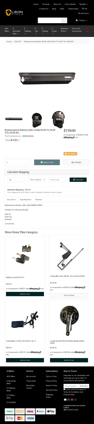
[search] (64, 20)
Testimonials (73, 9)
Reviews (38, 199)
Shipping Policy (49, 395)
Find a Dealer (70, 4)
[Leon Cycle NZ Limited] (14, 12)
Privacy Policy (51, 381)
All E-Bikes (7, 29)
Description (11, 199)
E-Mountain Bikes (11, 382)
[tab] (11, 199)
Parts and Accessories (77, 29)
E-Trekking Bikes (11, 389)
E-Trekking (27, 29)
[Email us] (65, 399)
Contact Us (43, 9)
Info (76, 137)
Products (46, 4)
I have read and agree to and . (75, 392)
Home (36, 4)
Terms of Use (51, 376)
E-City (36, 29)
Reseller (83, 4)
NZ (85, 9)
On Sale (87, 29)
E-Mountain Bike (16, 31)
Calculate (79, 180)
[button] (76, 162)
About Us (57, 4)
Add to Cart (48, 162)
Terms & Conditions (71, 392)
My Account (83, 13)
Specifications (25, 199)
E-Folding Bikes (10, 396)
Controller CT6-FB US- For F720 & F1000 (67, 276)
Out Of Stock (69, 295)
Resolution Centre (30, 386)
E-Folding (45, 29)
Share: (8, 140)
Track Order (31, 381)
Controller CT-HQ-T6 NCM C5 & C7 (21, 341)
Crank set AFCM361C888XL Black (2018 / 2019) (67, 342)
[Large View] (14, 119)
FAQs (62, 9)
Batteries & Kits (64, 29)
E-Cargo (54, 29)
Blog (54, 9)
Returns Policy (51, 385)
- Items (82, 20)
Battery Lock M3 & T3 (15, 277)
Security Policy (51, 390)
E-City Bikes (11, 402)
